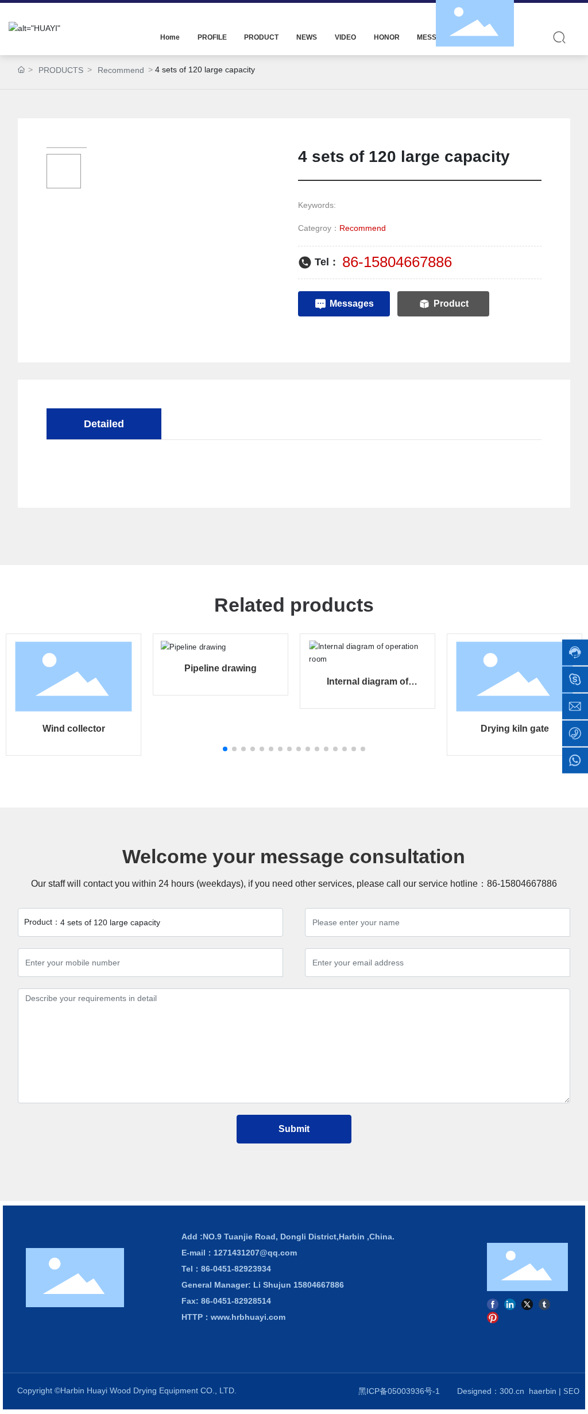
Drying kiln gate (515, 728)
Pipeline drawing (220, 668)
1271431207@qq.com (255, 1252)
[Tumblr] (544, 1303)
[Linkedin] (510, 1303)
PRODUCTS (60, 70)
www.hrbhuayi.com (248, 1317)
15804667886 (319, 1284)
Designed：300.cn (490, 1391)
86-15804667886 (397, 262)
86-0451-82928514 (236, 1300)
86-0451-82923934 (236, 1268)
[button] (225, 749)
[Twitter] (527, 1303)
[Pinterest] (492, 1317)
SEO (571, 1391)
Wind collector (73, 728)
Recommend (121, 70)
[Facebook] (492, 1303)
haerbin (542, 1391)
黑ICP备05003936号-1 (399, 1391)
